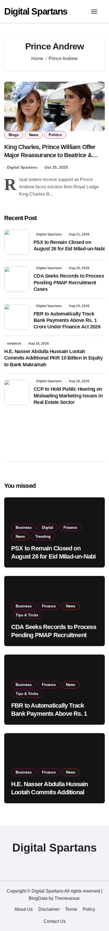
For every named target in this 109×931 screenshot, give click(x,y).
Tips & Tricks (27, 615)
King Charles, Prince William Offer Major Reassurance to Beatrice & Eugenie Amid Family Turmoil (50, 155)
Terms (71, 909)
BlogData (38, 898)
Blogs (14, 135)
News (33, 135)
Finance (70, 527)
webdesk (14, 344)
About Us (23, 909)
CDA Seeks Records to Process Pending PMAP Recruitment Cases (69, 282)
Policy (89, 909)
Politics (55, 135)
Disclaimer (49, 909)
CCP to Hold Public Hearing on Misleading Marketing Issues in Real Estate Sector (68, 395)
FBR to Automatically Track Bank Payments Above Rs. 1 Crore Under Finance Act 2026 (67, 320)
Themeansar (66, 898)
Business (24, 527)
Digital (47, 527)
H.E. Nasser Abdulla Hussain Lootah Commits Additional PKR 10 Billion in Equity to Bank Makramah (53, 358)
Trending (43, 536)
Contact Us (55, 921)
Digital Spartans (35, 11)
